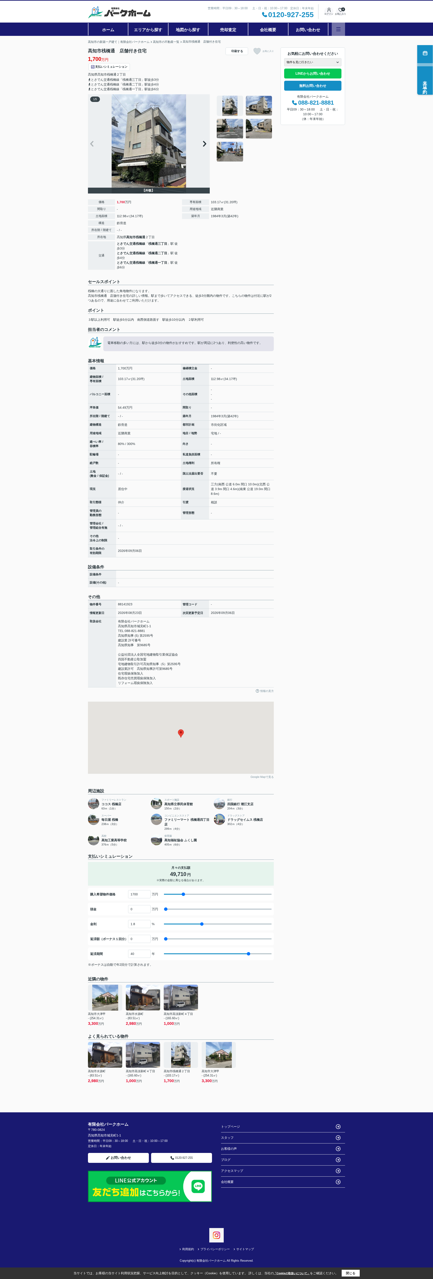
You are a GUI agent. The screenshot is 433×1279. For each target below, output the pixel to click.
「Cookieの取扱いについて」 (292, 1273)
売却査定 (228, 30)
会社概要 (268, 30)
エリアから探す (148, 30)
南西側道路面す (148, 319)
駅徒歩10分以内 (173, 319)
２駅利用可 (196, 319)
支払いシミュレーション (111, 66)
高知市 (102, 74)
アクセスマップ (232, 1171)
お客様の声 (229, 1148)
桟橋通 (111, 74)
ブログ (225, 1159)
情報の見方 (267, 691)
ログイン (328, 14)
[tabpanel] (244, 128)
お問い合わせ (308, 30)
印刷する (237, 51)
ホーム (108, 30)
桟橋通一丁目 (157, 262)
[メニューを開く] (338, 29)
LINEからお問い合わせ (312, 73)
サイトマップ (245, 1249)
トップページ (230, 1126)
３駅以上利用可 (99, 319)
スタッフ (227, 1137)
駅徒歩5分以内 (123, 319)
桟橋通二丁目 (157, 253)
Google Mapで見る (262, 777)
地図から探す (188, 30)
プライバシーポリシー (215, 1249)
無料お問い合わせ (312, 86)
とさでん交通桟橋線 (131, 243)
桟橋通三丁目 (157, 243)
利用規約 (188, 1249)
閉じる (350, 1273)
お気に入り (268, 51)
